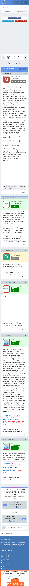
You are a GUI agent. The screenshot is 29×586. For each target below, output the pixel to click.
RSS (4, 567)
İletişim (5, 568)
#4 (25, 282)
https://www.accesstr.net (9, 422)
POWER (5, 416)
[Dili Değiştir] (26, 533)
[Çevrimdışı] (4, 77)
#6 (25, 439)
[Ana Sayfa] (3, 7)
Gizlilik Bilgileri (6, 563)
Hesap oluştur (12, 521)
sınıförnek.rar (8, 186)
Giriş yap (16, 507)
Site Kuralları (6, 559)
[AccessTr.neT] (4, 2)
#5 (25, 335)
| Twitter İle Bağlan (8, 20)
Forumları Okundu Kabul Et (10, 565)
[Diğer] (11, 7)
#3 (25, 250)
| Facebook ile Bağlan (15, 17)
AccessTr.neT (6, 419)
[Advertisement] (14, 38)
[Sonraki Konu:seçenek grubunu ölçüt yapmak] (25, 57)
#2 (25, 198)
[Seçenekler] (20, 69)
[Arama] (7, 7)
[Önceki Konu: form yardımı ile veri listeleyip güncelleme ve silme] (3, 57)
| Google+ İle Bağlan (21, 20)
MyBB (10, 550)
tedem (13, 553)
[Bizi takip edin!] (26, 7)
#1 (25, 73)
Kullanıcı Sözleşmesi (8, 561)
